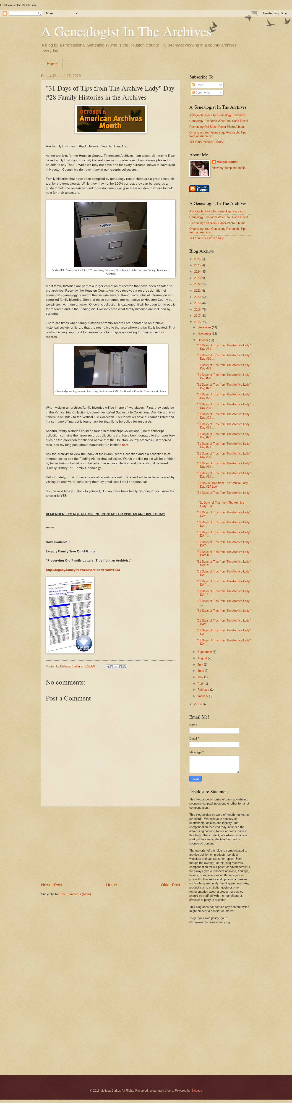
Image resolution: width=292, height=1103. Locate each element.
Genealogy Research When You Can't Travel (218, 121)
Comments (202, 92)
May (201, 677)
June (201, 670)
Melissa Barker (227, 162)
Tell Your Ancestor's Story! (206, 142)
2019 (197, 303)
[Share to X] (116, 666)
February (204, 689)
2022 (197, 284)
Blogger (196, 1090)
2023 (197, 278)
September (205, 651)
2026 (197, 259)
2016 (197, 322)
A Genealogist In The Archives (126, 31)
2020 (197, 297)
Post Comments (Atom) (75, 894)
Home (52, 63)
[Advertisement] (110, 844)
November (205, 333)
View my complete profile (228, 168)
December (205, 327)
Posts (199, 85)
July (201, 664)
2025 (197, 265)
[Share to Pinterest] (124, 666)
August (203, 658)
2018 (197, 309)
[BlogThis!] (111, 666)
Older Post (170, 885)
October (203, 340)
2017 (197, 315)
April (201, 683)
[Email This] (107, 666)
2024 (197, 271)
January (203, 696)
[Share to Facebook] (120, 666)
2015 (197, 704)
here (125, 445)
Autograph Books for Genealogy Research (217, 115)
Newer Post (51, 885)
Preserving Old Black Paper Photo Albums (217, 126)
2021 (197, 290)
